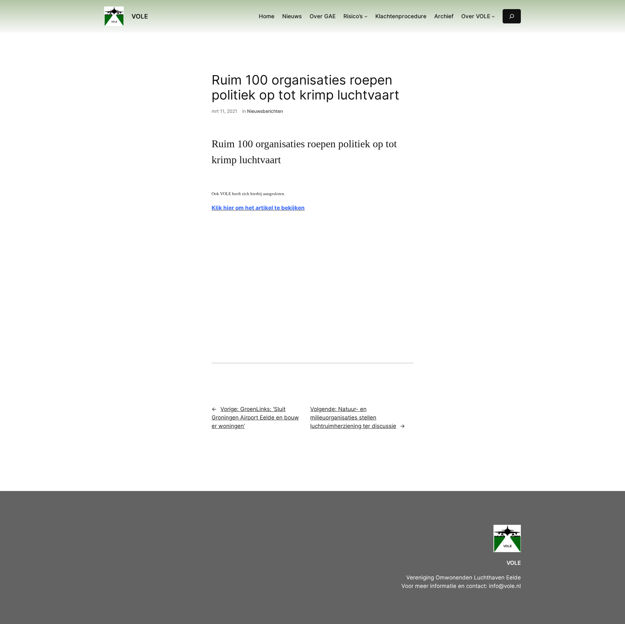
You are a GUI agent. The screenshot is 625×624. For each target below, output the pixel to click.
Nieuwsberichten (265, 111)
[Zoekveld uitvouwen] (512, 16)
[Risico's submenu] (366, 16)
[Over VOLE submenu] (493, 16)
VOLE (140, 16)
